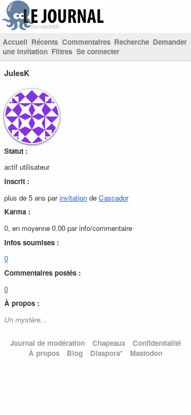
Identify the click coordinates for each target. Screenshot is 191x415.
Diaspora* (106, 353)
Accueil (15, 42)
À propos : (21, 303)
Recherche (131, 42)
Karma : (17, 211)
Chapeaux (108, 343)
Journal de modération (47, 343)
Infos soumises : (31, 242)
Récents (44, 42)
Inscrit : (16, 181)
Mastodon (146, 353)
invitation (73, 198)
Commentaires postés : (42, 273)
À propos (44, 353)
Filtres (61, 51)
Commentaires (86, 42)
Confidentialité (157, 343)
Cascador (113, 198)
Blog (75, 353)
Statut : (16, 151)
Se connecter (97, 51)
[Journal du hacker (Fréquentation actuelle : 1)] (53, 28)
